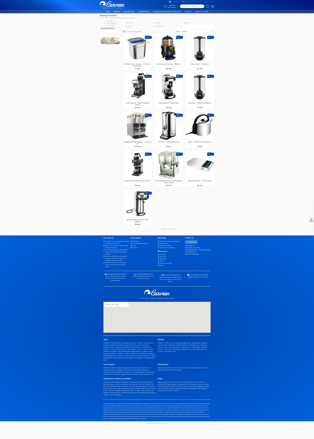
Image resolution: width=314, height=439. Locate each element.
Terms (166, 423)
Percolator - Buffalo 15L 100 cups (168, 142)
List (127, 32)
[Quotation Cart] (212, 6)
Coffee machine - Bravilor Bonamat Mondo (137, 104)
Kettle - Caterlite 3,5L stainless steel (200, 142)
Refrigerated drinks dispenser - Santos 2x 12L (137, 143)
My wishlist (198, 1)
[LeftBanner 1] (110, 39)
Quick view (125, 41)
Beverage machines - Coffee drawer (200, 181)
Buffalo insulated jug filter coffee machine (137, 221)
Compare (187, 1)
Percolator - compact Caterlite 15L (199, 103)
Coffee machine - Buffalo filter (169, 103)
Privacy (162, 423)
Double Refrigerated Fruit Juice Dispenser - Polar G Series (168, 182)
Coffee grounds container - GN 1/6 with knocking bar (137, 65)
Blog (178, 1)
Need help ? (172, 5)
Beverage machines (107, 28)
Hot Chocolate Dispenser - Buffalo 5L (168, 64)
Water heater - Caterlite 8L (200, 64)
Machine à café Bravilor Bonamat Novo (137, 181)
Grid (124, 32)
